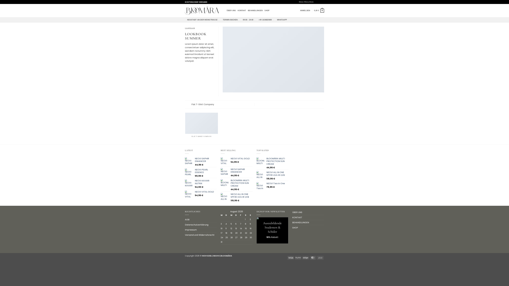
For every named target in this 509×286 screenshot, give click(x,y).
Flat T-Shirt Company (202, 104)
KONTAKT (242, 11)
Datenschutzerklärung (196, 224)
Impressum (191, 229)
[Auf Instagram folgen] (318, 2)
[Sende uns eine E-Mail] (320, 2)
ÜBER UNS (231, 11)
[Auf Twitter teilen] (190, 67)
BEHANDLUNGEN (255, 11)
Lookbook (190, 28)
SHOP (266, 11)
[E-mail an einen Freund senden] (193, 67)
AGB (187, 219)
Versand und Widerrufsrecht (199, 234)
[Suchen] (224, 10)
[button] (305, 10)
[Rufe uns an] (323, 2)
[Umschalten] (322, 227)
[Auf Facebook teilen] (186, 67)
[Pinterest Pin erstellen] (196, 67)
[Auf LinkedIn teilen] (199, 67)
